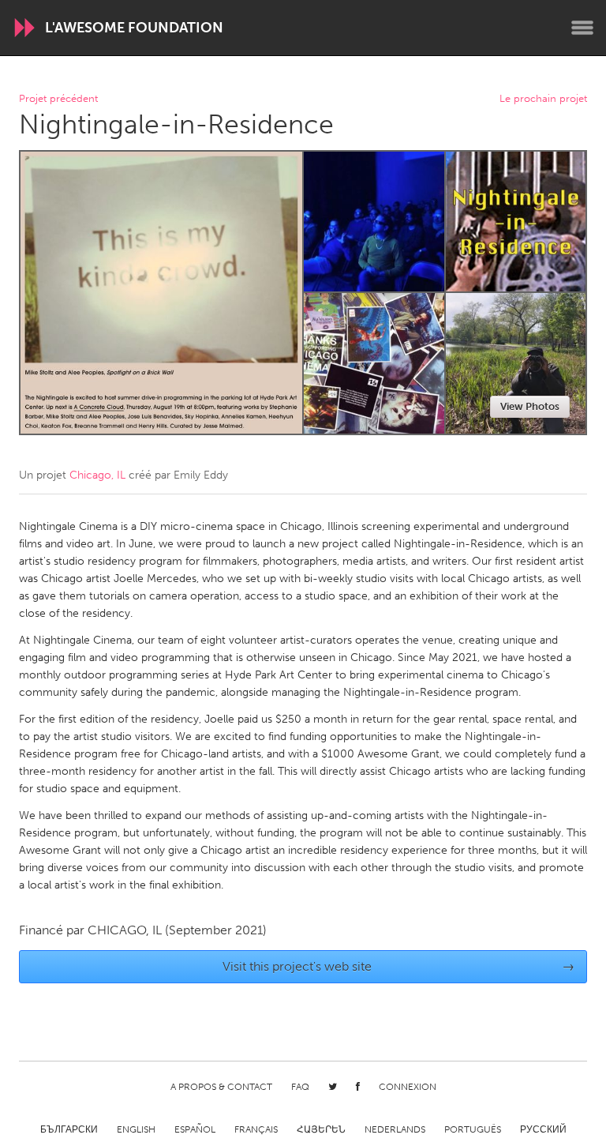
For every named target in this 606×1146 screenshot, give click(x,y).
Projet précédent (58, 99)
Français (256, 1129)
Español (194, 1129)
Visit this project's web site (399, 966)
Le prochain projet (543, 99)
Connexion (407, 1086)
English (136, 1129)
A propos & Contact (221, 1086)
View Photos (529, 406)
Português (472, 1129)
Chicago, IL (97, 475)
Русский (543, 1129)
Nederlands (395, 1129)
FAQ (300, 1086)
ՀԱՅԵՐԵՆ (321, 1129)
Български (69, 1129)
